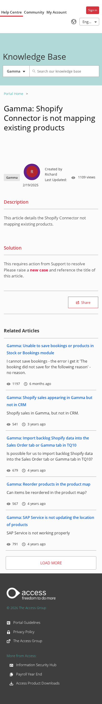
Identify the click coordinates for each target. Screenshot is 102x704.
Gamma (18, 73)
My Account (56, 12)
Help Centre (11, 12)
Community (34, 12)
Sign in (92, 10)
